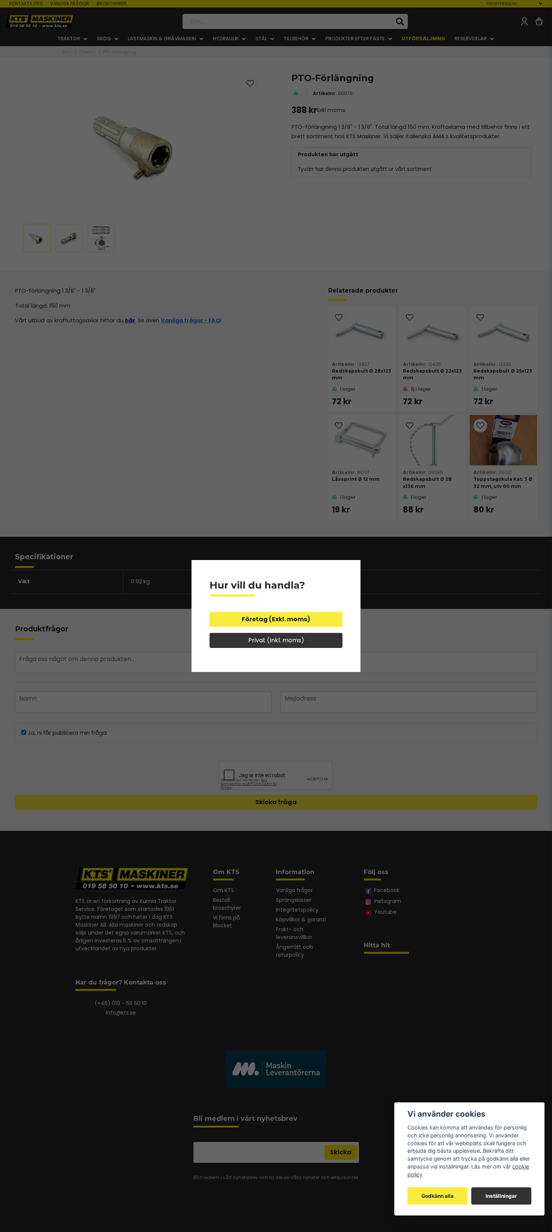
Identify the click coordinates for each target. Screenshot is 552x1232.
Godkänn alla (437, 1196)
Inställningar (501, 1196)
